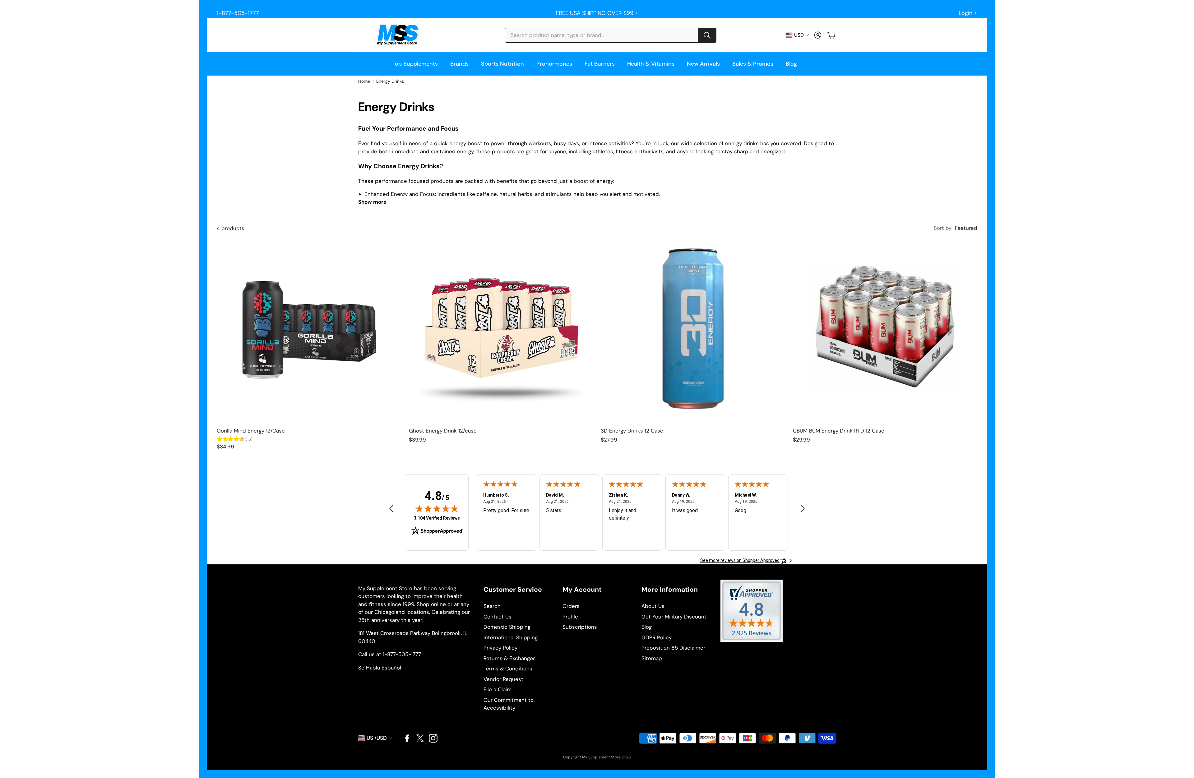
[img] (437, 508)
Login (965, 13)
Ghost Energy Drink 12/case (443, 430)
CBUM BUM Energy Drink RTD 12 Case (838, 430)
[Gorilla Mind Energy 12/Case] (309, 330)
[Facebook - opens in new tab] (407, 738)
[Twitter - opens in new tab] (420, 738)
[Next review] (802, 508)
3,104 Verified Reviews (437, 518)
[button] (610, 35)
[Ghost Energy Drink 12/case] (501, 330)
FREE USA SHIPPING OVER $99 (594, 13)
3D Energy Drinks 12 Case (632, 430)
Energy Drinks (390, 81)
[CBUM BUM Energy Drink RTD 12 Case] (885, 330)
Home (364, 81)
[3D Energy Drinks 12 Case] (693, 330)
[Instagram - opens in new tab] (433, 738)
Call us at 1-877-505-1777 (389, 654)
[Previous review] (391, 508)
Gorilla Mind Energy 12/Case (251, 430)
